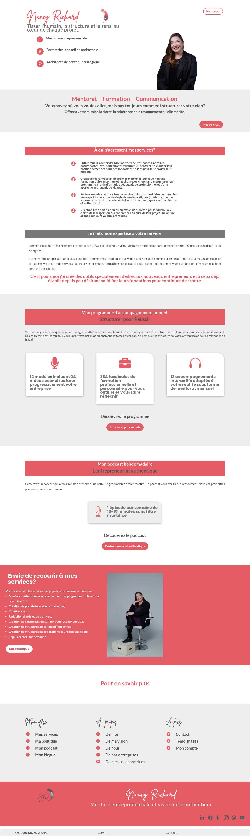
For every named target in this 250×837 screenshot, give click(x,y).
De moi (111, 734)
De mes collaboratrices (125, 761)
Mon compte (213, 11)
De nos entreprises (121, 754)
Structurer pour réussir (125, 427)
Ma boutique (19, 649)
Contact (183, 734)
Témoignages (187, 741)
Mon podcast (46, 748)
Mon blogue (45, 754)
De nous (112, 748)
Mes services (211, 124)
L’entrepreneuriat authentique (125, 546)
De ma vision (116, 741)
